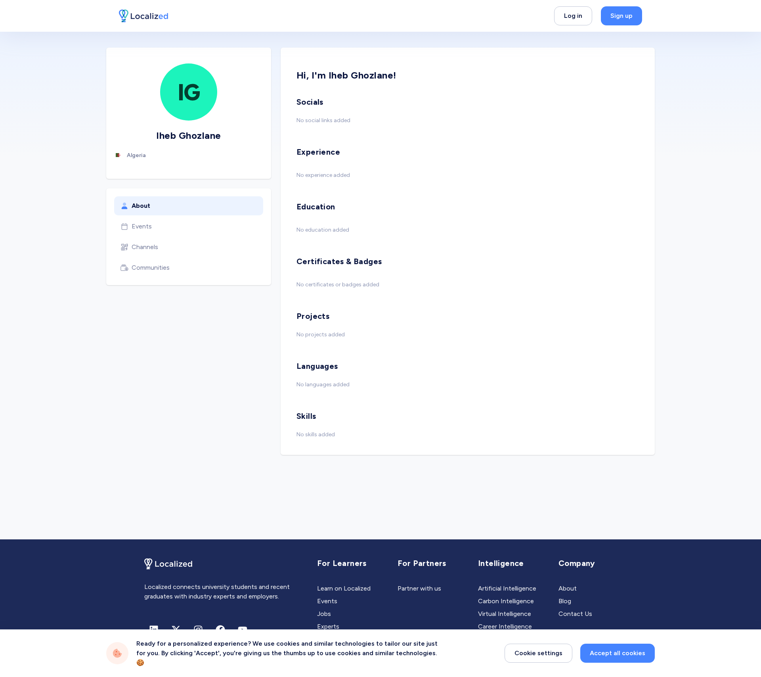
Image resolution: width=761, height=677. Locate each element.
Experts (328, 626)
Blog (564, 601)
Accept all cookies (617, 653)
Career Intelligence (505, 626)
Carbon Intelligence (506, 601)
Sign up (621, 15)
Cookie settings (538, 653)
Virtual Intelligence (504, 614)
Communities (151, 267)
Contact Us (575, 614)
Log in (573, 15)
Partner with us (419, 588)
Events (142, 226)
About (141, 205)
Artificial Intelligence (507, 588)
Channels (145, 247)
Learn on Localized (344, 588)
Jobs (324, 614)
